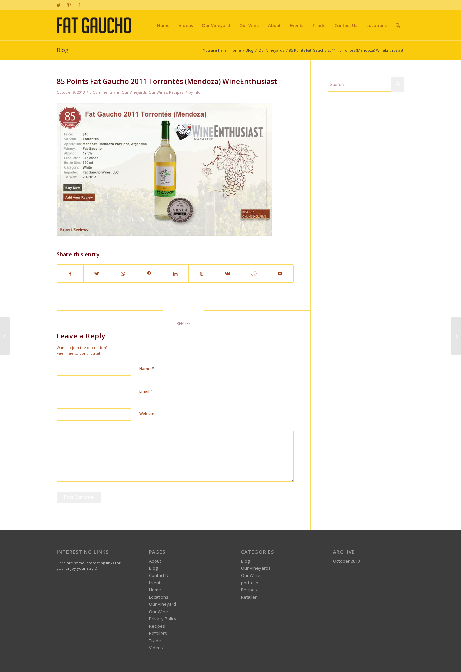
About (155, 561)
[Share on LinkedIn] (175, 273)
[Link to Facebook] (79, 5)
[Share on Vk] (228, 273)
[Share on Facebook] (70, 273)
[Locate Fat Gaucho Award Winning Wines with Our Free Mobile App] (5, 336)
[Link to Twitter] (58, 5)
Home (155, 590)
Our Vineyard (162, 604)
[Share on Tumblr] (202, 273)
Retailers (158, 633)
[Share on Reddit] (254, 273)
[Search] (397, 25)
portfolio (250, 582)
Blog (63, 50)
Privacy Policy (163, 619)
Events (156, 582)
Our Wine (158, 612)
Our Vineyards (133, 92)
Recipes (176, 92)
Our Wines (157, 92)
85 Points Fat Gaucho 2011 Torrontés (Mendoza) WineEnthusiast (167, 81)
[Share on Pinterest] (149, 273)
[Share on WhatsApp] (123, 273)
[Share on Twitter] (97, 273)
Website (146, 413)
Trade (155, 641)
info (197, 92)
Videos (156, 648)
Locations (158, 597)
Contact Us (160, 575)
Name (146, 368)
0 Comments (101, 92)
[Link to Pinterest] (69, 5)
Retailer (249, 597)
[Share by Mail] (280, 273)
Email (146, 391)
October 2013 (346, 561)
